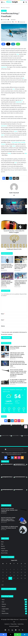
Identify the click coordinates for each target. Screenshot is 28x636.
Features (8, 7)
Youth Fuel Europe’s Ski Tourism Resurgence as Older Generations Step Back (21, 283)
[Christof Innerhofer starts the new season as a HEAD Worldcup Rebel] (7, 259)
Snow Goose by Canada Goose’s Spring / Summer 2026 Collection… (9, 510)
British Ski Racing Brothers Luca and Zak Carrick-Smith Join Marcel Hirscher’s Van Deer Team (14, 208)
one (14, 89)
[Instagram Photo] (5, 430)
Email (2, 319)
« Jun (2, 584)
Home (3, 7)
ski (23, 78)
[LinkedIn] (13, 44)
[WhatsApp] (18, 44)
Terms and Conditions (14, 626)
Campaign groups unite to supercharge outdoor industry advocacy (6, 283)
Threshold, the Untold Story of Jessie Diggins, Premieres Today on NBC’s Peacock (21, 266)
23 (25, 575)
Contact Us (7, 624)
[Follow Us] (26, 426)
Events (3, 611)
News (14, 202)
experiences (19, 102)
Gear (2, 544)
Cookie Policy (21, 624)
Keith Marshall (5, 19)
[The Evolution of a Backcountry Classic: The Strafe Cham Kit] (23, 530)
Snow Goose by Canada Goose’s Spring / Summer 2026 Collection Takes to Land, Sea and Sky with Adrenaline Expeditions (18, 372)
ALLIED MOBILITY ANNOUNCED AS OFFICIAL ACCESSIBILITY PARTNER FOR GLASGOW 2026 (18, 381)
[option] (14, 206)
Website (3, 326)
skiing (9, 153)
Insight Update (4, 550)
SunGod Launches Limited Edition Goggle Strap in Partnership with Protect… (8, 519)
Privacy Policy (14, 624)
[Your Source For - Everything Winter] (12, 2)
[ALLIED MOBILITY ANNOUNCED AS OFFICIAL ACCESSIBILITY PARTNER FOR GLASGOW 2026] (5, 381)
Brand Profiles (4, 553)
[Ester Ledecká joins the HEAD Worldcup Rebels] (5, 348)
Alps (18, 54)
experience (4, 67)
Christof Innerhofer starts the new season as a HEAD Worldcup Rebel (7, 266)
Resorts (3, 546)
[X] (8, 44)
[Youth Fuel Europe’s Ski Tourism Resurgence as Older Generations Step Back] (21, 276)
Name (3, 313)
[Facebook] (3, 44)
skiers (2, 135)
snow (15, 131)
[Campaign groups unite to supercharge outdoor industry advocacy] (7, 276)
